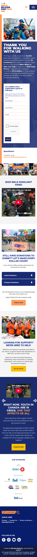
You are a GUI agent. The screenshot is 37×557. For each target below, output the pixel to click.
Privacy (4, 520)
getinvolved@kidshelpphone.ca (15, 157)
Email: (7, 114)
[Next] (35, 400)
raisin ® (18, 550)
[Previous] (3, 400)
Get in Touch (18, 369)
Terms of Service (26, 520)
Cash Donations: (10, 275)
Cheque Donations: (11, 282)
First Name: (9, 101)
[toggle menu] (33, 7)
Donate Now (18, 302)
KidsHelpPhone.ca (8, 522)
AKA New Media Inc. (17, 548)
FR (26, 7)
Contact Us (13, 520)
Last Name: (9, 108)
